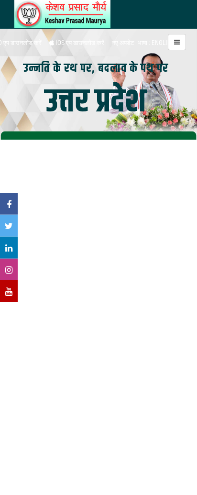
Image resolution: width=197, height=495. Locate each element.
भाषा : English (156, 43)
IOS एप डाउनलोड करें (79, 43)
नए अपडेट (123, 43)
